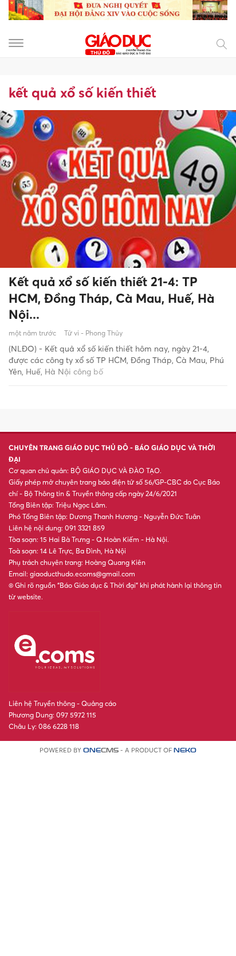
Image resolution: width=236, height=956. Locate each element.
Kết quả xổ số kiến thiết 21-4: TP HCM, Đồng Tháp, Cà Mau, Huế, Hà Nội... (111, 298)
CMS (101, 750)
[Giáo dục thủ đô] (118, 42)
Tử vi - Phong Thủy (93, 333)
